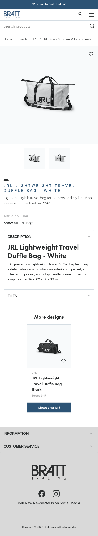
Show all (19, 223)
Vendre (72, 527)
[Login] (80, 14)
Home (8, 39)
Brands (22, 39)
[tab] (34, 158)
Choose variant (49, 408)
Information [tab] (16, 433)
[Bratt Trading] (12, 14)
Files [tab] (12, 296)
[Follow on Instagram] (56, 494)
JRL (35, 39)
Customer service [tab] (21, 446)
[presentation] (34, 158)
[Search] (92, 26)
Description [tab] (19, 236)
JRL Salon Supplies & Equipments (67, 39)
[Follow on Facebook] (42, 494)
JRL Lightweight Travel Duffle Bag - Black (48, 384)
